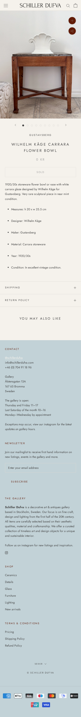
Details (9, 582)
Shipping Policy (15, 639)
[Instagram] (6, 552)
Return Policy (17, 300)
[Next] (65, 125)
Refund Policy (13, 645)
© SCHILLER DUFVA (40, 672)
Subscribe (19, 482)
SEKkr (39, 663)
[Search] (68, 5)
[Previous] (15, 125)
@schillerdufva (14, 358)
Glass (8, 589)
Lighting (10, 602)
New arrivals (13, 609)
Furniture (10, 596)
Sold (41, 172)
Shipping (12, 287)
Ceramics (11, 575)
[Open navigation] (6, 5)
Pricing (9, 632)
